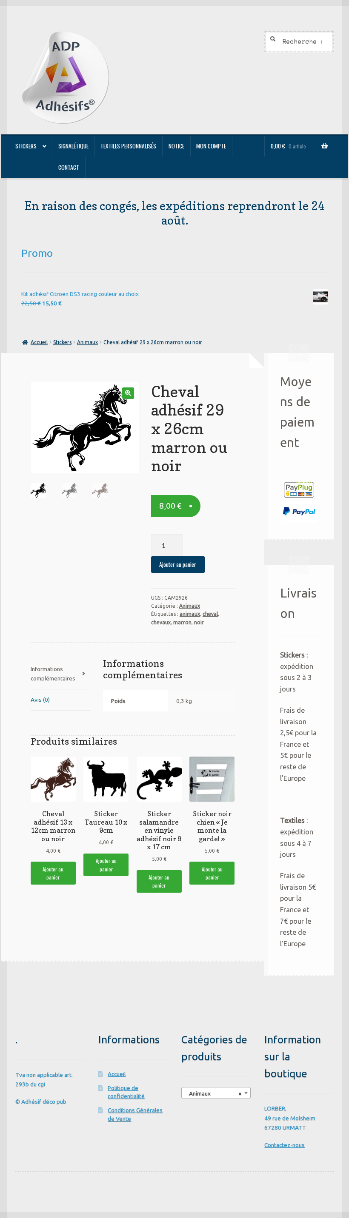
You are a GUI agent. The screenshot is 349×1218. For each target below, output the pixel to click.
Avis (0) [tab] (40, 699)
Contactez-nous (284, 1144)
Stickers (26, 146)
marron (182, 622)
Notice (176, 146)
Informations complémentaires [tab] (53, 674)
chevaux (161, 622)
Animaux (87, 342)
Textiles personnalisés (128, 146)
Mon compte (211, 146)
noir (199, 622)
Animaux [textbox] (213, 1093)
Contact (68, 167)
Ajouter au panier (177, 564)
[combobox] (216, 1093)
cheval (210, 614)
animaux (190, 614)
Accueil (39, 342)
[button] (128, 393)
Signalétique (73, 146)
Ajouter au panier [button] (53, 873)
